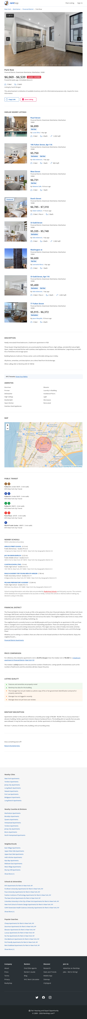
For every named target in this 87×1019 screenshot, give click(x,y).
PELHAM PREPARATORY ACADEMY (16, 582)
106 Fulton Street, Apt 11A (41, 144)
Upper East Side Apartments (14, 854)
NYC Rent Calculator (31, 979)
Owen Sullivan (37, 211)
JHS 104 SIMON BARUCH (12, 555)
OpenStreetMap (77, 466)
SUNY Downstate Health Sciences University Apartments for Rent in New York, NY (32, 908)
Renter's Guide (29, 972)
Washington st (36, 250)
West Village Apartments (13, 867)
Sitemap (47, 979)
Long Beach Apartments (13, 788)
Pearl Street (35, 118)
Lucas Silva (36, 132)
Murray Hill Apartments (12, 870)
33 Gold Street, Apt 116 (40, 276)
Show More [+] (9, 874)
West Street (35, 171)
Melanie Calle (37, 186)
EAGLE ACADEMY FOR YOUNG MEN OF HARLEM (20, 573)
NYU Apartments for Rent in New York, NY (19, 886)
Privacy (7, 979)
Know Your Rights (22, 377)
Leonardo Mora (38, 264)
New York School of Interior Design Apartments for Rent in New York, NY (29, 904)
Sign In (80, 3)
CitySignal (47, 983)
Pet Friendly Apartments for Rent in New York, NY (21, 942)
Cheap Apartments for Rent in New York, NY (19, 923)
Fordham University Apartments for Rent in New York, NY (24, 889)
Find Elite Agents (30, 968)
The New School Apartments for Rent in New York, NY (22, 898)
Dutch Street (35, 198)
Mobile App (48, 976)
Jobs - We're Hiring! (70, 972)
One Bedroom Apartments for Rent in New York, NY (22, 939)
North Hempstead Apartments (15, 835)
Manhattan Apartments (13, 813)
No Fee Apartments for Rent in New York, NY (19, 936)
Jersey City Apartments (12, 785)
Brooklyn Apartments (12, 816)
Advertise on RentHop (71, 968)
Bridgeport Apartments (12, 797)
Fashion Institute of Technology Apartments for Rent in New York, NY (28, 895)
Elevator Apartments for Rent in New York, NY (20, 930)
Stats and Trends (50, 972)
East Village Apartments (12, 848)
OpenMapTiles (68, 466)
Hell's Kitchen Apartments (13, 857)
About (6, 968)
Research (47, 968)
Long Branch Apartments (13, 800)
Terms (6, 976)
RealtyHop (8, 983)
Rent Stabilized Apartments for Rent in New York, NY (22, 945)
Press (6, 972)
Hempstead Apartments (13, 823)
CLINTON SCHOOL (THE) (12, 564)
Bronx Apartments (11, 832)
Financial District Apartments (14, 640)
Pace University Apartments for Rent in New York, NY (22, 892)
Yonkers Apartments (11, 782)
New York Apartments (12, 778)
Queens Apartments (11, 819)
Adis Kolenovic (37, 159)
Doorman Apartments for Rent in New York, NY (20, 926)
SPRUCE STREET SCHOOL (12, 546)
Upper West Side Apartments (14, 851)
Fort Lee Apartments (11, 794)
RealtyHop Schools (50, 591)
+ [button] (7, 425)
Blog (25, 976)
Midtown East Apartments (13, 864)
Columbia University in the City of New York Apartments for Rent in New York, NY (32, 901)
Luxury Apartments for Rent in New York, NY (19, 933)
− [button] (7, 428)
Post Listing (70, 3)
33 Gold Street (36, 223)
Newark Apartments (11, 791)
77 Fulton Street (37, 303)
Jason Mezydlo (37, 318)
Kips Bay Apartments (12, 860)
